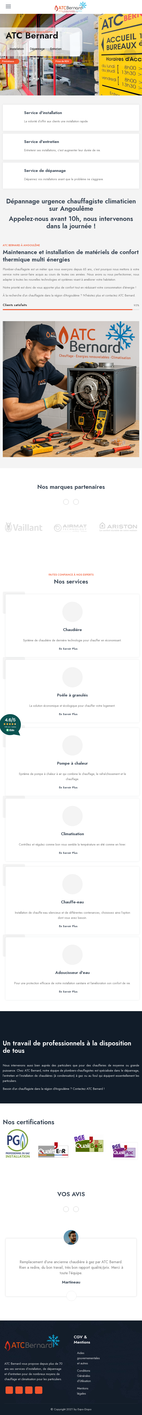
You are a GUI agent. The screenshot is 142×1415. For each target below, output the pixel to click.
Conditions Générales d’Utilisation (84, 1376)
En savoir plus (68, 648)
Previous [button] (66, 502)
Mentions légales (82, 1391)
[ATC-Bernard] (70, 7)
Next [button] (76, 502)
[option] (23, 531)
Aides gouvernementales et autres (88, 1358)
